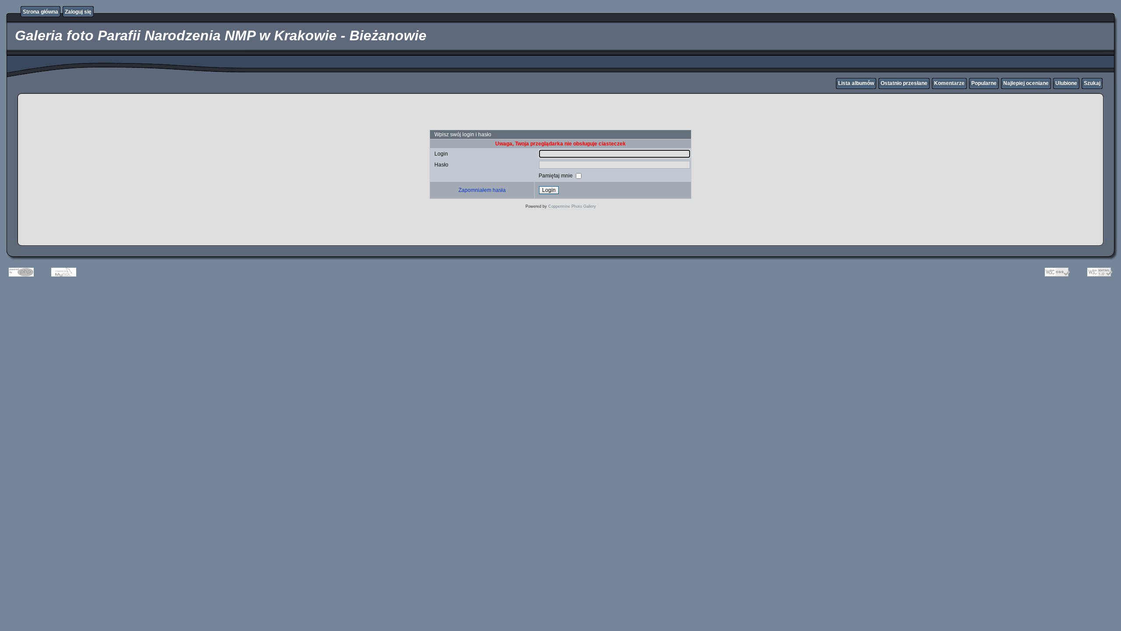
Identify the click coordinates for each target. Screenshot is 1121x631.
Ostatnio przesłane (904, 83)
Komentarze (949, 83)
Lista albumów (856, 83)
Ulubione (1066, 83)
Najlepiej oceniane (1026, 83)
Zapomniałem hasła (482, 190)
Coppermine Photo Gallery (572, 206)
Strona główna (40, 12)
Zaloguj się (78, 12)
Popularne (984, 83)
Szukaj (1092, 83)
